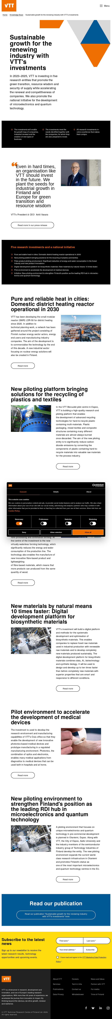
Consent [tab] (23, 492)
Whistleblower (78, 994)
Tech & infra (77, 984)
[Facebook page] (86, 1008)
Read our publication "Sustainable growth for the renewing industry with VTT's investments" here (56, 915)
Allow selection (56, 532)
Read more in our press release (32, 225)
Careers (75, 979)
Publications (58, 989)
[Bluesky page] (93, 1008)
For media (95, 989)
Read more (23, 365)
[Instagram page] (108, 1008)
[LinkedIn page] (100, 1008)
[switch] (44, 523)
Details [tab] (56, 492)
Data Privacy (58, 994)
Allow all (88, 532)
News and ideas (97, 979)
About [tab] (88, 492)
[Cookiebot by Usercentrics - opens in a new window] (94, 485)
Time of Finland (97, 994)
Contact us (76, 989)
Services (56, 984)
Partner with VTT (98, 984)
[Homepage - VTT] (9, 5)
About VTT (57, 979)
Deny (24, 532)
